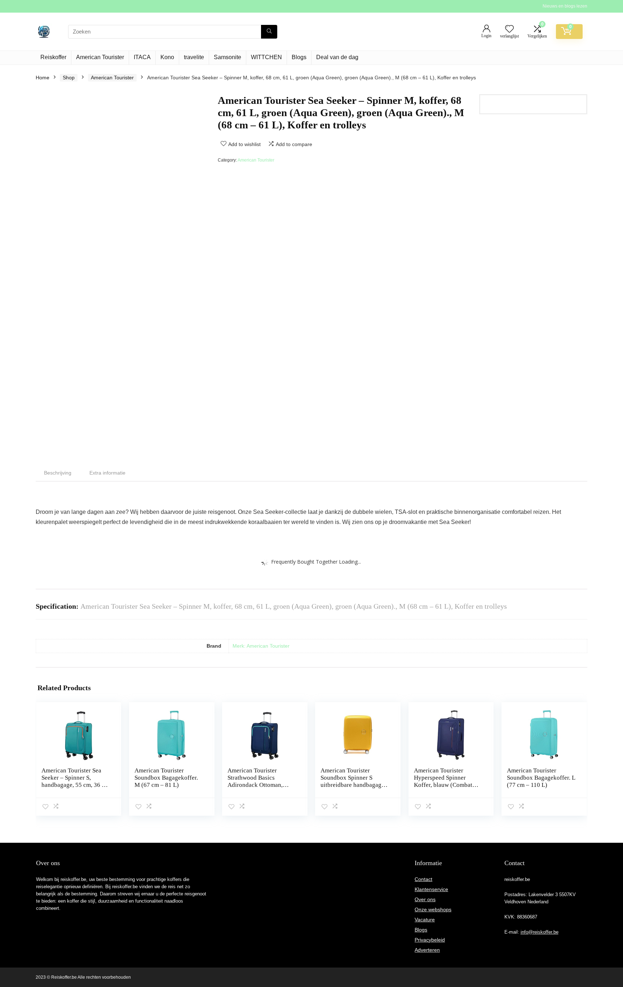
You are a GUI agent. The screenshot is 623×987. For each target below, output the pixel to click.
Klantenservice (431, 889)
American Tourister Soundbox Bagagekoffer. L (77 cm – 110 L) (541, 777)
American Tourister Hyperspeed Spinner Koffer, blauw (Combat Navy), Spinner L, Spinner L (447, 785)
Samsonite (227, 57)
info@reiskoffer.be (539, 932)
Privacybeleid (430, 940)
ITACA (142, 57)
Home (42, 77)
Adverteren (427, 950)
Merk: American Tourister (261, 646)
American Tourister (100, 57)
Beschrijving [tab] (57, 473)
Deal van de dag (337, 57)
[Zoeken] (269, 32)
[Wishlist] (509, 29)
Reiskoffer (53, 57)
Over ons (425, 899)
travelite (194, 57)
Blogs (299, 57)
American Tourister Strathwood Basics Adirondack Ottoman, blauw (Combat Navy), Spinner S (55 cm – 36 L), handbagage (259, 788)
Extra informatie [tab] (107, 473)
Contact (423, 879)
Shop (69, 77)
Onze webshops (433, 909)
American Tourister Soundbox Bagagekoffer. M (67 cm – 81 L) (166, 777)
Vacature (425, 919)
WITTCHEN (266, 57)
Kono (167, 57)
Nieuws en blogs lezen (565, 6)
